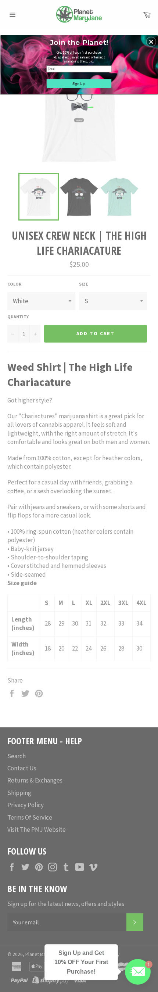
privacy (79, 120)
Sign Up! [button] (79, 83)
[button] (151, 41)
